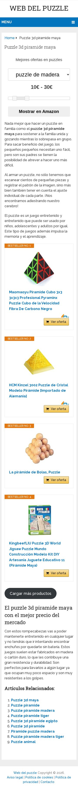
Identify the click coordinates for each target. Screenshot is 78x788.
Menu (7, 22)
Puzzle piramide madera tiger (37, 737)
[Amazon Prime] (63, 315)
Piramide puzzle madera (33, 731)
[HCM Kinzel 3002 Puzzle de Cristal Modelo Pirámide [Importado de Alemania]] (39, 361)
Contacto (47, 782)
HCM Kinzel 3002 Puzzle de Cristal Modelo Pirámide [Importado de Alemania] (38, 390)
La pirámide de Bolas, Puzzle (34, 472)
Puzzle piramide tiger (30, 716)
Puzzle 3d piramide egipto (34, 721)
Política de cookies (39, 777)
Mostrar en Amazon (39, 111)
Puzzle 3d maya (25, 700)
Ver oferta (58, 321)
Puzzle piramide (25, 705)
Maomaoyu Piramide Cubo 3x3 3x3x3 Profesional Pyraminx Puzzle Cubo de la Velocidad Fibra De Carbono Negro (35, 300)
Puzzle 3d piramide (28, 726)
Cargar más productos (30, 593)
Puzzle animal (23, 742)
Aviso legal (15, 777)
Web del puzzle (39, 8)
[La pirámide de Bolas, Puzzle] (39, 448)
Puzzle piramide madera (33, 710)
